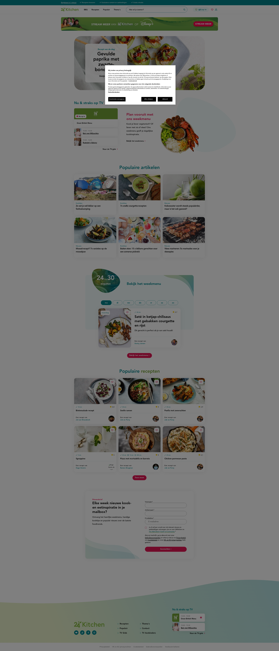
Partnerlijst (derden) (114, 92)
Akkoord (165, 99)
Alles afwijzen (148, 99)
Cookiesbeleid (132, 81)
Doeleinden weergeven (116, 99)
